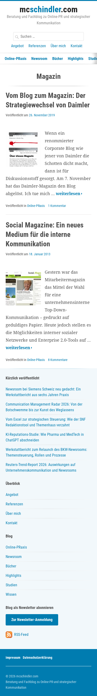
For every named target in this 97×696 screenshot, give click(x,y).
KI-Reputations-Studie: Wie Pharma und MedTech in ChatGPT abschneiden (45, 437)
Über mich (58, 46)
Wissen (11, 594)
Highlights (75, 58)
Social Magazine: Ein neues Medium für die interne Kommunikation (45, 234)
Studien (11, 585)
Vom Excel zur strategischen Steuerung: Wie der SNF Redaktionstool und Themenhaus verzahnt (46, 422)
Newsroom (39, 58)
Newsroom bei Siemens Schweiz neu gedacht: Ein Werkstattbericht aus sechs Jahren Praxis (43, 392)
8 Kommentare (58, 360)
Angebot (17, 46)
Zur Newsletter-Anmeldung (32, 619)
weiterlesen (69, 193)
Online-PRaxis (15, 58)
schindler (49, 9)
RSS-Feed (20, 634)
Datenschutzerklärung (37, 657)
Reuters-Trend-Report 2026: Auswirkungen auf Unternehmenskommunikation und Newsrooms (41, 467)
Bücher (57, 58)
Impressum (13, 657)
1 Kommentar (57, 206)
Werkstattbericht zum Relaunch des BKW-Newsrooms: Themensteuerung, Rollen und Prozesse (46, 452)
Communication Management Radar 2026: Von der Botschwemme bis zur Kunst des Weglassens (44, 407)
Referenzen (37, 46)
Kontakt (76, 46)
